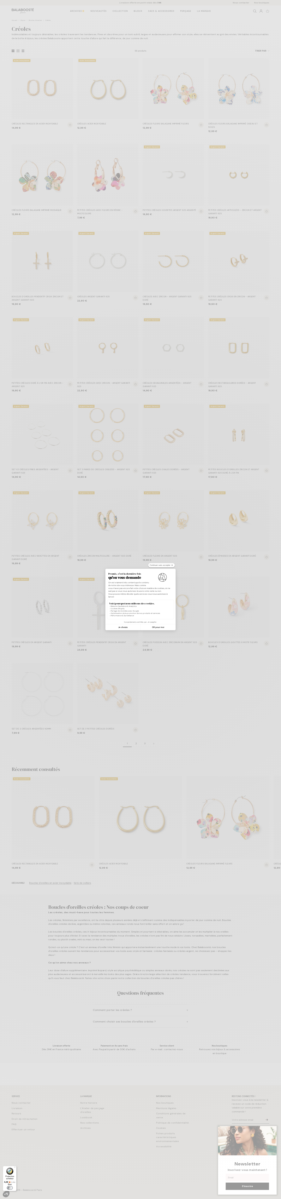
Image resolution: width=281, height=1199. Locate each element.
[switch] (10, 1188)
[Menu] (15, 1168)
